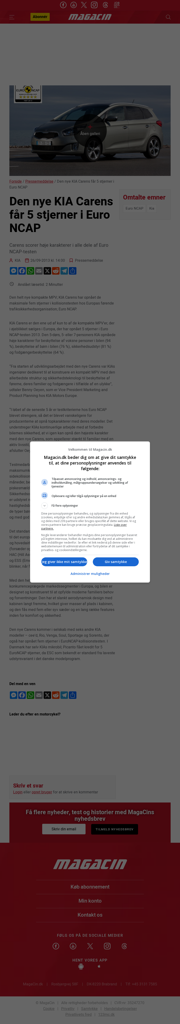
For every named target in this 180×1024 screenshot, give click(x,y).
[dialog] (90, 512)
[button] (90, 505)
